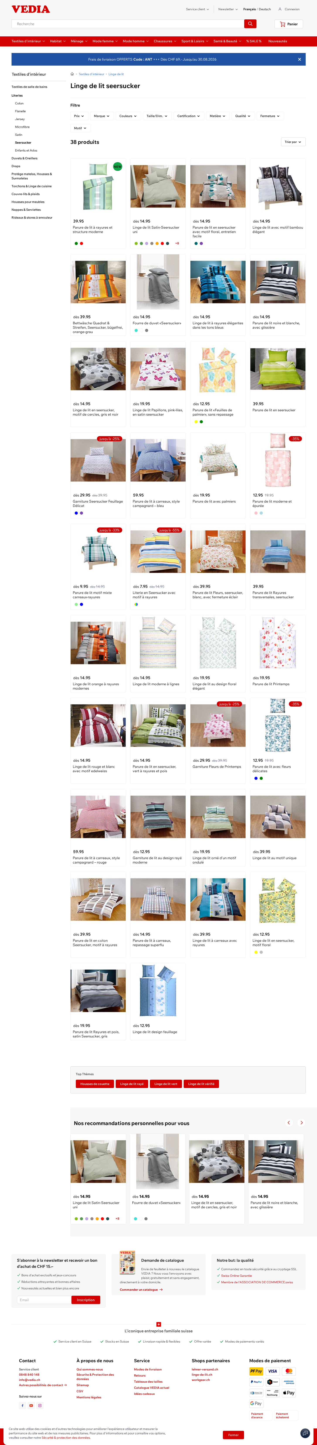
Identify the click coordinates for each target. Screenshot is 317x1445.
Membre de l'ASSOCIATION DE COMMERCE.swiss (257, 1282)
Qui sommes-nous (89, 1369)
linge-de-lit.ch (202, 1375)
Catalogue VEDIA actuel (151, 1388)
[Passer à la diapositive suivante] (301, 1122)
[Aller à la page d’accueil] (72, 74)
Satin (18, 135)
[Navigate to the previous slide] (289, 1122)
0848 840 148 (29, 1375)
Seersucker (23, 142)
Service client (195, 9)
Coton (19, 103)
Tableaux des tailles (148, 1382)
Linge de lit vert (165, 1084)
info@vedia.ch (29, 1380)
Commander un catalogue (139, 1290)
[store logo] (31, 9)
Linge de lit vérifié (201, 1084)
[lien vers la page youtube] (32, 1405)
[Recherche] (250, 23)
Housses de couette (94, 1084)
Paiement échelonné (282, 1415)
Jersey (20, 119)
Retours (140, 1375)
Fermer (233, 1435)
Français (249, 9)
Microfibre (22, 127)
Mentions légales (88, 1397)
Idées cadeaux (144, 1394)
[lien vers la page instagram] (39, 1405)
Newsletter (226, 9)
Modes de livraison (148, 1369)
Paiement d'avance (257, 1415)
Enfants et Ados (26, 150)
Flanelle (20, 111)
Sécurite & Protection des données (95, 1377)
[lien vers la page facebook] (23, 1405)
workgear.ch (201, 1380)
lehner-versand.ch (205, 1369)
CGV (79, 1391)
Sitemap (82, 1385)
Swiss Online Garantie (236, 1276)
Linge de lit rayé (132, 1084)
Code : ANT (142, 59)
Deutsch (265, 9)
